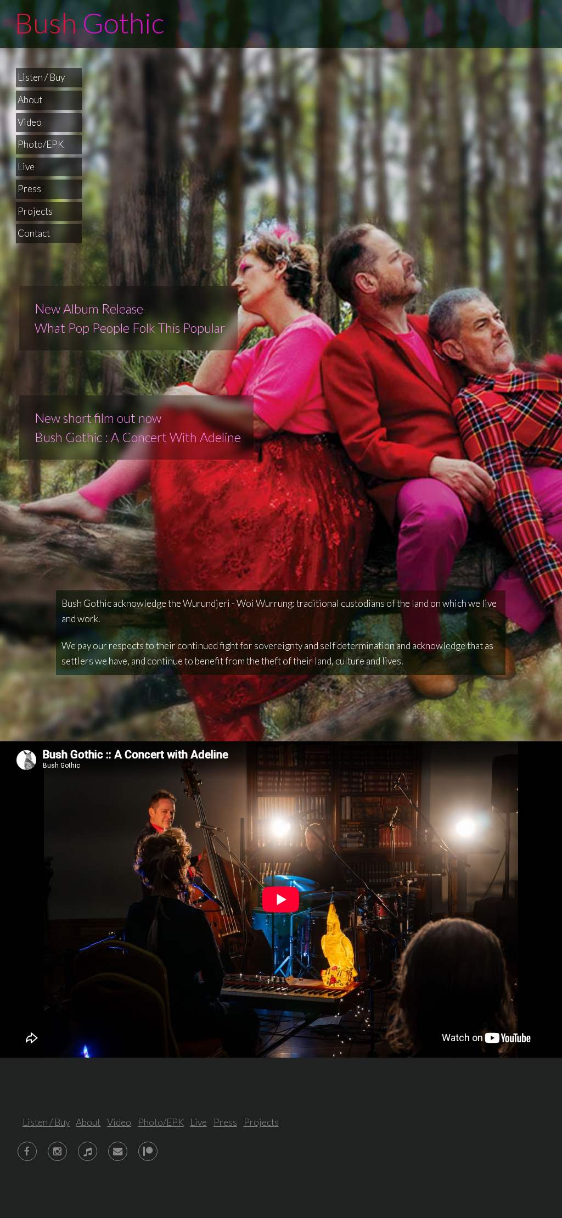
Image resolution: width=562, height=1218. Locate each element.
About (30, 99)
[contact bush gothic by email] (117, 1151)
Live (26, 166)
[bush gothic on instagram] (57, 1151)
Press (29, 188)
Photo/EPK (41, 144)
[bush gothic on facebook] (27, 1151)
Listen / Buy (41, 77)
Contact (34, 233)
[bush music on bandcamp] (87, 1151)
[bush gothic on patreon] (148, 1151)
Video (30, 122)
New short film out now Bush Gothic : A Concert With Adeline (136, 427)
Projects (35, 211)
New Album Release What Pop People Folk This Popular (128, 318)
